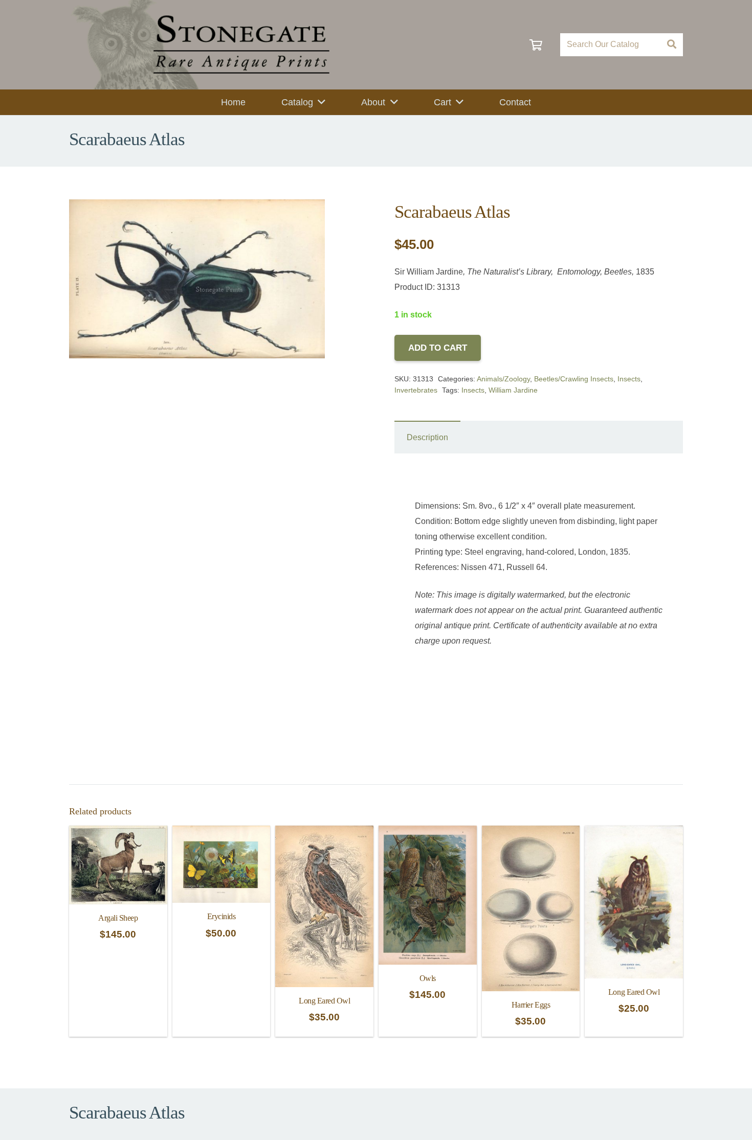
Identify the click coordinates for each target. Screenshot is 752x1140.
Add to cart (437, 348)
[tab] (427, 437)
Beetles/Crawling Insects (573, 379)
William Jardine (513, 390)
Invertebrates (415, 390)
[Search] (671, 44)
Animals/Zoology (503, 379)
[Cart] (536, 44)
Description (427, 437)
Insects (628, 379)
